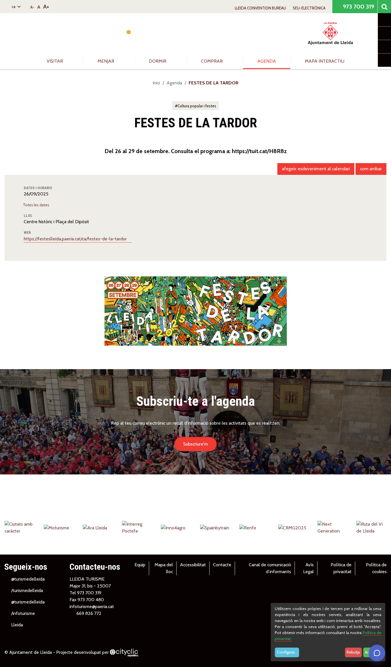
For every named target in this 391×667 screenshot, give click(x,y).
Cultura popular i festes (196, 106)
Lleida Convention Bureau (260, 8)
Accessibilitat (193, 564)
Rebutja (353, 652)
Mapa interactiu (324, 61)
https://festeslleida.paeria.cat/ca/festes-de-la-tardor (76, 239)
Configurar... (287, 652)
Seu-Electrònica (309, 8)
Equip (140, 564)
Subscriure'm (195, 444)
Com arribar (371, 168)
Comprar (212, 61)
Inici (156, 83)
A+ (46, 6)
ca (14, 6)
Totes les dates (36, 205)
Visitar (55, 61)
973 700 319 (357, 6)
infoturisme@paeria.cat (92, 606)
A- (32, 7)
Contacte (222, 564)
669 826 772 (88, 613)
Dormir (158, 61)
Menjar (106, 61)
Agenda (266, 61)
